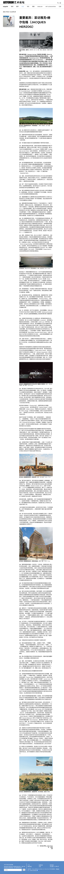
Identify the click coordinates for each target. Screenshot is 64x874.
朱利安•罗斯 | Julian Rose (46, 845)
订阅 (60, 6)
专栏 (28, 6)
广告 (29, 865)
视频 (33, 6)
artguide (5, 6)
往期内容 (41, 865)
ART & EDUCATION (51, 6)
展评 (17, 6)
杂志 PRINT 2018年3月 (9, 12)
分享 (52, 848)
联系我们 (52, 865)
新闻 (12, 6)
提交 (24, 869)
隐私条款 (30, 866)
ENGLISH (40, 6)
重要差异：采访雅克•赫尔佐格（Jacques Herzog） (34, 22)
